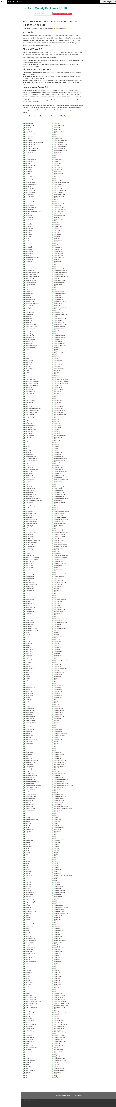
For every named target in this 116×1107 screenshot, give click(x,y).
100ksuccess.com (29, 555)
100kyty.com (56, 842)
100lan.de (26, 930)
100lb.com (56, 1062)
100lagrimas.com (58, 904)
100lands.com (57, 938)
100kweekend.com (29, 770)
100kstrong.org (28, 544)
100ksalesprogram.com (60, 458)
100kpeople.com (58, 265)
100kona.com (28, 181)
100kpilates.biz (57, 284)
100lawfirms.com (58, 1045)
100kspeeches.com (58, 521)
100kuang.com (28, 643)
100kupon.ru (56, 678)
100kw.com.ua (28, 747)
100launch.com (28, 1039)
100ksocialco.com (58, 504)
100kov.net (27, 232)
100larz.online (57, 984)
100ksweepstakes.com (30, 571)
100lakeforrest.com (59, 909)
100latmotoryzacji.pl (59, 1028)
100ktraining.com (29, 622)
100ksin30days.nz (29, 496)
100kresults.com (58, 408)
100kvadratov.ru (28, 714)
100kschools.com (58, 466)
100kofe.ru (27, 139)
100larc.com (27, 967)
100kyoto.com (28, 839)
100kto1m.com (57, 605)
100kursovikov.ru (58, 686)
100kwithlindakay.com (30, 798)
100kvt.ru (56, 741)
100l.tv (26, 860)
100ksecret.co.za (58, 469)
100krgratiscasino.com (59, 420)
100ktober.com (57, 607)
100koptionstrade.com (59, 209)
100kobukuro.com (58, 133)
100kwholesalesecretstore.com (33, 785)
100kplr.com (27, 295)
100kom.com (57, 171)
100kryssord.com (29, 441)
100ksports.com (58, 525)
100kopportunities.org (30, 207)
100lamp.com (57, 923)
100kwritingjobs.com (59, 812)
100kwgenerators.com (30, 775)
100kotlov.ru (56, 225)
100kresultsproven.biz (59, 410)
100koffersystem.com (30, 150)
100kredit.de (27, 395)
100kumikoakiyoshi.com (60, 668)
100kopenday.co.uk (58, 204)
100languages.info (29, 949)
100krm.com (56, 423)
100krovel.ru (56, 433)
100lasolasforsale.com (30, 1003)
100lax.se (26, 1053)
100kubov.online (57, 651)
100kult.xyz (27, 666)
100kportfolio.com (29, 309)
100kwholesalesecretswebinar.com (63, 785)
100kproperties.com (59, 337)
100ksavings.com (29, 462)
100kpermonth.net (58, 269)
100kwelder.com (28, 772)
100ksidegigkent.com (59, 492)
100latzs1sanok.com (59, 1037)
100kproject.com (58, 332)
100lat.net (27, 1016)
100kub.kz (27, 645)
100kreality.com (57, 385)
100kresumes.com (29, 414)
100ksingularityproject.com (61, 498)
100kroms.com (28, 427)
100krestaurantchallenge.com (32, 408)
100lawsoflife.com (58, 1049)
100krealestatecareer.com (31, 381)
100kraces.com (28, 360)
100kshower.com (29, 490)
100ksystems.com (29, 578)
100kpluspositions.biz (30, 301)
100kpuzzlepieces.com (59, 345)
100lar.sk (55, 965)
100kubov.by (56, 649)
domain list (78, 1095)
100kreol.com (57, 402)
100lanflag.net (28, 944)
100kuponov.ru (28, 680)
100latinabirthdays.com (30, 1024)
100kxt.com (27, 823)
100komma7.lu (28, 177)
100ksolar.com (57, 508)
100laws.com (28, 1049)
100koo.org (27, 204)
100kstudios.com (58, 548)
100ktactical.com (58, 580)
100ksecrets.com (29, 473)
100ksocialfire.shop (29, 506)
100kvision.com (57, 739)
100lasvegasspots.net (59, 1013)
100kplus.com (57, 295)
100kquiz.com (57, 355)
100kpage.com (57, 240)
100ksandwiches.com (59, 460)
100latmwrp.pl (28, 1030)
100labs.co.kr (57, 877)
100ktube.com (57, 630)
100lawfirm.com (28, 1045)
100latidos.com (57, 1022)
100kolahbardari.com (30, 159)
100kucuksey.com (58, 659)
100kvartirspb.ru (28, 726)
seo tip (32, 1100)
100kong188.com (29, 188)
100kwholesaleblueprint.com (61, 779)
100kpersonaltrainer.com (31, 274)
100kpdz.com (28, 261)
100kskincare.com (29, 502)
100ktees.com (57, 590)
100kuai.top (27, 642)
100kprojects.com (29, 335)
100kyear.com (57, 833)
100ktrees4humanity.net (60, 628)
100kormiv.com (28, 219)
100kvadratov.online (29, 712)
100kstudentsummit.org (60, 546)
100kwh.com (56, 775)
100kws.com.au (28, 814)
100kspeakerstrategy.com (60, 517)
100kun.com (27, 670)
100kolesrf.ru (57, 165)
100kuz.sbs (27, 697)
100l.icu (55, 854)
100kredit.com (57, 393)
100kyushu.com (28, 846)
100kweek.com (57, 768)
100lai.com (27, 905)
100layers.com (28, 1062)
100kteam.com (57, 586)
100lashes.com (28, 992)
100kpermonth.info (29, 269)
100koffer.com (28, 140)
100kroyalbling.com (29, 435)
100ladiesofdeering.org (59, 892)
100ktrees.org (57, 626)
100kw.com (56, 745)
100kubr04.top (28, 659)
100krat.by (27, 370)
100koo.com (56, 202)
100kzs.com (27, 852)
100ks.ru (26, 448)
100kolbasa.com (58, 159)
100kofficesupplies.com (60, 150)
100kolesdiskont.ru (29, 165)
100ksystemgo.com (59, 576)
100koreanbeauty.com (59, 215)
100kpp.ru (56, 311)
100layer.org (56, 1055)
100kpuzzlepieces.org (30, 347)
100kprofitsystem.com (59, 328)
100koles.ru (27, 163)
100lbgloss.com (57, 1072)
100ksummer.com (29, 561)
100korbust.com (58, 211)
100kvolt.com (28, 741)
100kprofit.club (57, 320)
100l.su (55, 858)
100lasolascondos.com (59, 1001)
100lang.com (57, 944)
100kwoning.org (57, 804)
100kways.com (28, 758)
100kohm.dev (57, 152)
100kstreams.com (29, 538)
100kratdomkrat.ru (29, 376)
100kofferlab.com (58, 142)
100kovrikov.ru (28, 234)
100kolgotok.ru (28, 167)
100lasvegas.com (29, 1011)
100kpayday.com (58, 255)
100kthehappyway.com (59, 598)
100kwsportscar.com (59, 814)
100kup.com (27, 674)
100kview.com (28, 733)
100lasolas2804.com (30, 997)
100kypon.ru (56, 840)
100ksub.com (28, 554)
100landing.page (57, 936)
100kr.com (56, 357)
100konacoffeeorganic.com (61, 182)
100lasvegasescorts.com (60, 1011)
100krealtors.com (58, 387)
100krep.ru (56, 404)
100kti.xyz (27, 601)
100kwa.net (27, 751)
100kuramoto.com (29, 684)
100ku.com (27, 632)
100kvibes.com (28, 731)
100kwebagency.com (30, 762)
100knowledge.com (29, 123)
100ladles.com (57, 894)
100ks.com (27, 443)
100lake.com (27, 909)
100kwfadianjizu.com (59, 774)
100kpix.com (56, 286)
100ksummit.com (58, 561)
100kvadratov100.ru (29, 716)
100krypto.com (57, 439)
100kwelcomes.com (59, 770)
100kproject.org (28, 334)
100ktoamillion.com (29, 607)
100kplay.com (28, 292)
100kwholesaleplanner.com (31, 781)
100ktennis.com (28, 592)
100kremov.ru (57, 399)
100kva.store (57, 705)
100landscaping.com (30, 940)
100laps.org (56, 959)
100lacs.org (27, 886)
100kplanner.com (58, 290)
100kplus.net (27, 297)
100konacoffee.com (59, 181)
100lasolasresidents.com (31, 1009)
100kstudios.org (28, 552)
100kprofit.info (28, 322)
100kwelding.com (58, 772)
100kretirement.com (59, 416)
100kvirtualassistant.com (31, 739)
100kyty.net (27, 844)
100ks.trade (27, 450)
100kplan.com (28, 290)
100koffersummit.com (59, 148)
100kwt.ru (56, 816)
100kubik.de (27, 647)
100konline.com (57, 200)
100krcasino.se (28, 378)
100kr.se (55, 358)
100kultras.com (28, 668)
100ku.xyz (56, 634)
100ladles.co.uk (28, 894)
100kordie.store (57, 213)
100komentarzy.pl (58, 173)
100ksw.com (56, 567)
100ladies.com (57, 888)
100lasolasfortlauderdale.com (61, 1003)
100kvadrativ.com (58, 708)
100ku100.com (28, 636)
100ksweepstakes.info (59, 571)
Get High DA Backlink (15, 2)
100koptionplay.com (29, 209)
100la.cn (55, 865)
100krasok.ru (57, 366)
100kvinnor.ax (28, 737)
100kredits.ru (57, 397)
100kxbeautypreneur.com (31, 819)
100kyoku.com (28, 837)
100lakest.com (28, 915)
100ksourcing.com (29, 515)
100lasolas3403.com (30, 999)
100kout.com (57, 230)
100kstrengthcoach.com (31, 542)
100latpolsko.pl (28, 1034)
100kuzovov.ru (28, 699)
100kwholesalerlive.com (30, 783)
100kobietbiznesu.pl (58, 131)
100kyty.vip (56, 844)
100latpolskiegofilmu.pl (59, 1032)
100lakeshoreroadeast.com (61, 913)
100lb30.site (27, 1066)
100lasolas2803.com (59, 995)
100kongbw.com (58, 192)
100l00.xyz (27, 863)
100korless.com (57, 217)
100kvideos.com (58, 731)
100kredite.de (57, 395)
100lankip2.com (57, 951)
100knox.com (57, 123)
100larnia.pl (56, 980)
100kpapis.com (57, 244)
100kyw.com (56, 846)
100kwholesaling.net (29, 789)
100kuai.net (56, 640)
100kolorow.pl (28, 169)
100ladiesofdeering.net (30, 892)
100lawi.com (56, 1047)
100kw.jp (26, 749)
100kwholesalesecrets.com (61, 783)
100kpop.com (57, 305)
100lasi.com (56, 992)
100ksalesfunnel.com (30, 456)
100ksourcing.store (58, 515)
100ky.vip (26, 827)
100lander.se (27, 936)
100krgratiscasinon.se (59, 422)
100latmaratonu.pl (29, 1028)
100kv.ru (55, 701)
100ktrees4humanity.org (31, 630)
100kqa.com (27, 351)
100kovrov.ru (56, 236)
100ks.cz (55, 443)
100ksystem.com (29, 576)
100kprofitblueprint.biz (30, 324)
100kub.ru (56, 645)
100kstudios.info (29, 550)
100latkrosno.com (58, 1026)
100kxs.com (56, 821)
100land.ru (27, 934)
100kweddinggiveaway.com (31, 768)
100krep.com (27, 404)
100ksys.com (57, 575)
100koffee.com (57, 139)
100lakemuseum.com (30, 911)
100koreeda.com (28, 217)
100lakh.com (27, 917)
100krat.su (56, 374)
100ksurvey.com (28, 565)
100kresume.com (58, 412)
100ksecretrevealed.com (60, 471)
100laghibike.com (58, 900)
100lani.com (56, 949)
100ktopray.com (57, 613)
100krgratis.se (28, 420)
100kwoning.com (29, 804)
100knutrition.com (58, 125)
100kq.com (27, 349)
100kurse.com (57, 684)
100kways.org (57, 758)
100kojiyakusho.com (59, 154)
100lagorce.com (57, 902)
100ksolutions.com (58, 510)
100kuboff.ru (57, 647)
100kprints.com (28, 314)
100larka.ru (56, 970)
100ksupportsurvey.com (60, 563)
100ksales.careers (29, 454)
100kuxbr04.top (28, 695)
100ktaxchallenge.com (30, 584)
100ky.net (56, 825)
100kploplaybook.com (59, 293)
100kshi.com (27, 483)
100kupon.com (28, 678)
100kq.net (56, 349)
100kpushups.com (29, 341)
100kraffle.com (57, 360)
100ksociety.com (58, 506)
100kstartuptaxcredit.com (60, 533)
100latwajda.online (29, 1037)
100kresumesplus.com (59, 414)
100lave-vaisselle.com (59, 1041)
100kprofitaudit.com (59, 322)
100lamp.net (27, 925)
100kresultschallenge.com (31, 410)
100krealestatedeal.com (31, 383)
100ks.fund (27, 445)
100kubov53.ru (28, 657)
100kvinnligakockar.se (59, 735)
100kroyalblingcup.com (59, 435)
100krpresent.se (57, 437)
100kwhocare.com (29, 777)
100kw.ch (56, 743)
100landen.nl (56, 934)
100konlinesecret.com (30, 202)
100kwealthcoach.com (59, 760)
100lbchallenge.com (58, 1068)
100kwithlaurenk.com (30, 796)
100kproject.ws (57, 334)
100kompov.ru (57, 179)
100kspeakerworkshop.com (61, 519)
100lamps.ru (27, 928)
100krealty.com (28, 389)
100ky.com (27, 825)
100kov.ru (56, 232)
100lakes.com (28, 913)
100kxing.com (57, 819)
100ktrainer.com (57, 621)
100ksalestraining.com (30, 460)
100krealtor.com (28, 387)
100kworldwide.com (29, 810)
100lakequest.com (58, 911)
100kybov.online (57, 831)
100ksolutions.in (28, 511)
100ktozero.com (58, 615)
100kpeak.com (57, 261)
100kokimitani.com (29, 156)
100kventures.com (29, 729)
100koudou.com (28, 228)
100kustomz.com (58, 691)
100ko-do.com (28, 127)
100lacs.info (27, 884)
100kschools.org (28, 467)
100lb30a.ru (56, 1066)
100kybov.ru (27, 833)
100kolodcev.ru (57, 167)
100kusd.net (27, 689)
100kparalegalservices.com (61, 246)
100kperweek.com (58, 274)
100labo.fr (56, 871)
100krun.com (27, 439)
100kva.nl (56, 703)
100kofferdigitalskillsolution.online (33, 142)
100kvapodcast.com (29, 720)
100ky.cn (55, 823)
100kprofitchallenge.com (31, 326)
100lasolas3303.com (59, 997)
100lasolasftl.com (29, 1005)
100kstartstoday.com (59, 529)
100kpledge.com (28, 293)
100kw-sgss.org (28, 743)
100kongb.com (57, 188)
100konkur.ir (27, 200)
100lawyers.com (58, 1051)
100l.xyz (55, 860)
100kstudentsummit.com (31, 546)
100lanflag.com (57, 942)
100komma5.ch (28, 175)
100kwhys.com (28, 791)
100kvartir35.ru (57, 724)
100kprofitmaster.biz (59, 326)
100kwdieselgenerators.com (32, 760)
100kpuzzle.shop (28, 343)
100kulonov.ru (57, 664)
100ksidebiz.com (58, 490)
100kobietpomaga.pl (29, 133)
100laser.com (57, 990)
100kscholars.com (29, 466)
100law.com (56, 1043)
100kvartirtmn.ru (58, 726)
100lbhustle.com (58, 1074)
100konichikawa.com (59, 194)
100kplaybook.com (58, 292)
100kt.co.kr (56, 578)
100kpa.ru (26, 240)
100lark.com (27, 970)
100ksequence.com (29, 477)
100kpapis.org (28, 246)
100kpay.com (27, 255)
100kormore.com (58, 219)
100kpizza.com (28, 288)
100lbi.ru (26, 1076)
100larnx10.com (28, 982)
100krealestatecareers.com (61, 381)
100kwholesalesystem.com (31, 787)
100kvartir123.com (29, 724)
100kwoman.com (58, 802)
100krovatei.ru (57, 431)
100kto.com (27, 605)
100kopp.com (57, 205)
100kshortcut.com (29, 487)
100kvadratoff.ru (29, 710)
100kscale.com (57, 464)
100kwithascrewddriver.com (61, 793)
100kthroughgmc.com (59, 599)
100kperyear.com (29, 278)
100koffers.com (28, 146)
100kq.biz (56, 347)
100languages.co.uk (29, 948)
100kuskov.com (28, 691)
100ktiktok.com (57, 601)
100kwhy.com (57, 789)
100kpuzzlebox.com (59, 343)
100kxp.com (27, 821)
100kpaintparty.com (29, 244)
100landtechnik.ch (29, 942)
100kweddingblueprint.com (60, 766)
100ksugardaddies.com (59, 559)
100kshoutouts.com (29, 488)
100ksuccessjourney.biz (60, 557)
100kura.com (57, 682)
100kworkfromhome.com (60, 806)
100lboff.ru (56, 1078)
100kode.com (28, 135)
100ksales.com (57, 454)
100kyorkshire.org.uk (59, 837)
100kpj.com (56, 288)
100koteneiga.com (29, 223)
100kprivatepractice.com (60, 314)
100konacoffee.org (29, 182)
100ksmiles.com (28, 504)
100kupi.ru (27, 676)
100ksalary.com (57, 452)
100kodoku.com (28, 137)
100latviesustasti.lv (58, 1036)
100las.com (27, 988)
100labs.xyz (56, 881)
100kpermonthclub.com (60, 270)
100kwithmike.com (58, 798)
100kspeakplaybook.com (31, 521)
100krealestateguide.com (60, 383)
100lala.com (27, 919)
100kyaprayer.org (29, 829)
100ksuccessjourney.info (31, 559)
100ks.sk (55, 448)
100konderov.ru (57, 184)
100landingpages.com (30, 938)
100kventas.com (58, 728)
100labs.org (27, 881)
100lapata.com (28, 957)
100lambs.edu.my (29, 923)
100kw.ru (55, 749)
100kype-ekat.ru (28, 840)
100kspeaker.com (29, 517)
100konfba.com (28, 186)
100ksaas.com (28, 452)
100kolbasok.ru (28, 161)
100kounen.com (57, 228)
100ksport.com (28, 525)
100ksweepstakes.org (59, 573)
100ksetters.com (29, 479)
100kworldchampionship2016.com (62, 808)
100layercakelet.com (59, 1058)
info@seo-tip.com (65, 1095)
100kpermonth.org (29, 270)
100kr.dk (26, 358)
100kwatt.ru (27, 756)
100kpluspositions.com (59, 301)
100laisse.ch (27, 907)
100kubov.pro (28, 653)
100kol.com (56, 158)
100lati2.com (27, 1022)
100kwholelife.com (29, 779)
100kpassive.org (28, 253)
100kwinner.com (28, 793)
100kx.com (27, 817)
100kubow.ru (56, 657)
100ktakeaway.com (29, 582)
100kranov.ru (27, 366)
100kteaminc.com (29, 588)
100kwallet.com (28, 752)
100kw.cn (26, 745)
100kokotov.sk (28, 158)
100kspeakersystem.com (31, 519)
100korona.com (28, 221)
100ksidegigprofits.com (30, 494)
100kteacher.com (29, 586)
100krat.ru (27, 374)
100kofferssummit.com (31, 148)
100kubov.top (57, 655)
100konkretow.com (29, 196)
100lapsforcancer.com (30, 961)
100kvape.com (57, 718)
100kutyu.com (57, 693)
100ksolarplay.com (29, 510)
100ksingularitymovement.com (32, 498)
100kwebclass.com (58, 762)
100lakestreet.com (58, 915)
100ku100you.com (58, 636)
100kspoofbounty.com (59, 523)
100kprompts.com (29, 337)
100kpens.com (28, 265)
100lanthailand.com (29, 953)
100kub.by (56, 643)
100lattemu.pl (57, 1034)
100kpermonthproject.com (31, 272)
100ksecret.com (28, 471)
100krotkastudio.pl (29, 431)
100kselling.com (28, 475)
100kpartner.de (28, 247)
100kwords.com (28, 806)
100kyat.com (57, 829)
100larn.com (56, 972)
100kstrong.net (57, 542)
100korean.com (28, 215)
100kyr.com (27, 842)
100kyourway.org (58, 839)
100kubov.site (28, 655)
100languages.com (58, 948)
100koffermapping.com (60, 144)
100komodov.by (28, 179)
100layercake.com (58, 1057)
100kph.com (56, 278)
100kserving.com (58, 477)
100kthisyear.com (29, 599)
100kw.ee (56, 747)
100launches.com (58, 1039)
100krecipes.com (29, 393)
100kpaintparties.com (59, 242)
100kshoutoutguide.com (60, 487)
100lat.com (27, 1015)
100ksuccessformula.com (60, 555)
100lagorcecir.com (29, 904)
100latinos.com (28, 1026)
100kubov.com (28, 651)
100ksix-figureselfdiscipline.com (33, 500)
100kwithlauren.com (59, 795)
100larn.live (56, 974)
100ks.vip (56, 450)
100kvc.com (27, 728)
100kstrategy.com (29, 536)
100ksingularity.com (58, 496)
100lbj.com (56, 1076)
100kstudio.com (28, 548)
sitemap (30, 1102)
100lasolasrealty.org (59, 1007)
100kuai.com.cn (57, 638)
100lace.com (27, 883)
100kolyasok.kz (57, 169)
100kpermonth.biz (29, 267)
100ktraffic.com (28, 621)
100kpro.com (27, 316)
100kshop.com (57, 483)
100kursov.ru (27, 686)
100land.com (27, 932)
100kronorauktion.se (30, 429)
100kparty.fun (28, 249)
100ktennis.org (28, 594)
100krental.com (57, 401)
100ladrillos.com (58, 896)
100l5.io (55, 863)
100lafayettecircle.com (30, 900)
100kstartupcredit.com (59, 531)
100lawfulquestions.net (30, 1047)
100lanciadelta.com (58, 930)
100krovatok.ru (28, 433)
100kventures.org (58, 729)
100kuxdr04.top (57, 695)
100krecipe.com (57, 391)
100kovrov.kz (27, 236)
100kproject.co (28, 332)
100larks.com (28, 972)
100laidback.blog (58, 905)
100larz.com (27, 984)
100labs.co (27, 877)
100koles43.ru (57, 163)
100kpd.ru (56, 259)
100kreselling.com (58, 406)
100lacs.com (57, 883)
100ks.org (27, 446)
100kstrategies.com (59, 534)
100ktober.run (28, 609)
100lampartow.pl (28, 927)
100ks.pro (56, 446)
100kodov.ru (56, 137)
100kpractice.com (29, 313)
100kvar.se (56, 720)
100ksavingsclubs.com (59, 462)
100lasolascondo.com (59, 999)
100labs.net (56, 879)
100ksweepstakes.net (30, 573)
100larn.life (27, 974)
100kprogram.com (29, 330)
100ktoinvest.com (58, 611)
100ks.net (56, 445)
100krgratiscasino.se (30, 422)
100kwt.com (27, 816)
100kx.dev (56, 817)
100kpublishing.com (58, 339)
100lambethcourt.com (30, 921)
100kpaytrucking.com (59, 257)
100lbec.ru (27, 1072)
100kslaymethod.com (59, 502)
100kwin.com (57, 791)
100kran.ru (56, 362)
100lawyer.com (28, 1051)
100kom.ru (27, 173)
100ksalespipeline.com (30, 458)
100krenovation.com (30, 401)
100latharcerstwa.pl (58, 1020)
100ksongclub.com (58, 513)
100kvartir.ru (56, 722)
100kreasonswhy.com (30, 391)
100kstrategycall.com (59, 536)
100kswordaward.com (30, 575)
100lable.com (28, 871)
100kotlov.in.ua (28, 225)
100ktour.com (28, 615)
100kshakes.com (58, 481)
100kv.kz (26, 701)
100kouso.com (28, 230)
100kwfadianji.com (29, 774)
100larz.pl (26, 986)
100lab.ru (26, 869)
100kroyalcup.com (29, 437)
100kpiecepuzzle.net (59, 282)
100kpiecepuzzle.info (30, 282)
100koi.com (27, 154)
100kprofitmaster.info (30, 328)
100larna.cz (56, 978)
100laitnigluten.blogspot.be (60, 907)
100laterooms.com (29, 1020)
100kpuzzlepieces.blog (30, 345)
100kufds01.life (28, 663)
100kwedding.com (29, 766)
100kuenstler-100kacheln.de (61, 661)
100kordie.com (28, 213)
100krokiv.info (57, 425)
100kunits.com (28, 672)
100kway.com (57, 756)
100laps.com (27, 959)
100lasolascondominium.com (32, 1001)
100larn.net (27, 976)
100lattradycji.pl (28, 1036)
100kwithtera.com (29, 800)
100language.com (58, 946)
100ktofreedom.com (59, 609)
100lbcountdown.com (30, 1070)
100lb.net (26, 1064)
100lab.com (56, 867)
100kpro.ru (56, 316)
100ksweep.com (58, 569)
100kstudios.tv (57, 552)
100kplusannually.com (30, 299)
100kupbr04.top (57, 674)
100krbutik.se (57, 376)
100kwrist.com (57, 810)
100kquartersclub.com (59, 353)
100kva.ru (26, 705)
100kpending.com (58, 263)
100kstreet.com (57, 538)
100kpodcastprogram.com (31, 303)
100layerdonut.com (29, 1060)
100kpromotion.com (59, 335)
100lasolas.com (57, 993)
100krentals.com (28, 402)
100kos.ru (56, 221)
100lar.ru (26, 965)
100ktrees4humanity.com (31, 628)
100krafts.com (28, 362)
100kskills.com (57, 500)
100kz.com (56, 848)
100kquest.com (28, 355)
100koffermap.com (29, 144)
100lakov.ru (56, 917)
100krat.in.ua (56, 370)
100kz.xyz (56, 850)
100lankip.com (28, 951)
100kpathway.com (58, 253)
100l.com (56, 852)
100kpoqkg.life (28, 307)
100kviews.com (28, 735)
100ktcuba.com (57, 584)
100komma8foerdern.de (60, 177)
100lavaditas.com (29, 1041)
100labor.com (57, 873)
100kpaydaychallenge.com (31, 257)
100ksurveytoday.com (30, 567)
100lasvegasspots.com (30, 1013)
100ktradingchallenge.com (60, 619)
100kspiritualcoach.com (30, 523)
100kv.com (56, 699)
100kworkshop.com (29, 808)
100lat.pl (55, 1016)
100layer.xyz (27, 1057)
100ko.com (56, 127)
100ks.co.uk (56, 441)
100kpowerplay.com (29, 311)
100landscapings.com (59, 940)
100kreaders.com (58, 378)
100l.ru (26, 858)
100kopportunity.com (59, 207)
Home (3, 2)
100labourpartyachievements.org (62, 875)
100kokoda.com (57, 156)
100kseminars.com (58, 475)
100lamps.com (57, 927)
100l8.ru (26, 865)
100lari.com (27, 969)
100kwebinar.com (29, 764)
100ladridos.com (28, 896)
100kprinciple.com (58, 313)
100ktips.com (57, 603)
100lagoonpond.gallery (30, 902)
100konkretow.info (58, 196)
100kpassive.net (28, 251)
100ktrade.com (28, 617)
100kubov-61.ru (28, 649)
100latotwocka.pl (29, 1032)
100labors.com (28, 875)
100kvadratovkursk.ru (59, 716)
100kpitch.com (28, 286)
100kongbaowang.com (59, 190)
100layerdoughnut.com (59, 1060)
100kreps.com (28, 406)
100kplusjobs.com (58, 299)
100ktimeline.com (29, 603)
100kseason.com (58, 467)
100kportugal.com (58, 309)
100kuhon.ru (56, 663)
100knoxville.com (29, 125)
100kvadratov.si (57, 714)
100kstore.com (28, 534)
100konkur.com (57, 198)
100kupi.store (57, 676)
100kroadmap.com (29, 425)
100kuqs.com (57, 680)
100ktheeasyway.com (30, 598)
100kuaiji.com (57, 642)
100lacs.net (56, 884)
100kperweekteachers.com (61, 276)
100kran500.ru (28, 364)
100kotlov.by (56, 223)
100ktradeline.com (58, 617)
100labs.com (27, 879)
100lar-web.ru (57, 961)
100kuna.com (57, 670)
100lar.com (27, 963)
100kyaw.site (27, 831)
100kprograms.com (58, 330)
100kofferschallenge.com (60, 146)
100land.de (56, 932)
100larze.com (57, 986)
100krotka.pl (56, 429)
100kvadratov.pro (58, 712)
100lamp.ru (56, 925)
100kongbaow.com (29, 190)
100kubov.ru (56, 653)
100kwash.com (28, 754)
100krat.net (56, 372)
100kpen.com (28, 263)
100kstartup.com (29, 531)
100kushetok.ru (57, 689)
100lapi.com (56, 957)
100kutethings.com (29, 693)
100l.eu (26, 854)
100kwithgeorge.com (30, 795)
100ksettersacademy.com (60, 479)
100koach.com (28, 129)
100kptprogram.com (29, 339)
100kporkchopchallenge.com (61, 307)
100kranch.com (57, 364)
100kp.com (27, 238)
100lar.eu (55, 963)
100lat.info (56, 1015)
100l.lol (26, 856)
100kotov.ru (27, 226)
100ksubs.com (57, 554)
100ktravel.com (28, 624)
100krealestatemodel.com (31, 385)
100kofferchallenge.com (60, 140)
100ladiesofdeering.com (60, 890)
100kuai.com (27, 638)
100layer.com (57, 1053)
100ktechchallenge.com (30, 590)
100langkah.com (28, 946)
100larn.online (57, 976)
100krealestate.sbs (29, 380)
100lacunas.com (58, 886)
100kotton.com (57, 226)
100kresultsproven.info (30, 412)
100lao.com (56, 953)
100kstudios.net (57, 550)
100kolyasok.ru (28, 171)
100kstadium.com (29, 529)
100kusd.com (57, 687)
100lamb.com (57, 919)
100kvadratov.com (58, 710)
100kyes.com (57, 835)
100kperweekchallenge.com (31, 276)
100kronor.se (57, 427)
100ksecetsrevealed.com (31, 469)
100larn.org (27, 978)
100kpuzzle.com (58, 341)
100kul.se (26, 664)
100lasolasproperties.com (60, 1005)
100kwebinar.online (58, 764)
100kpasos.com (57, 249)
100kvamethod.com (29, 718)
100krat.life (27, 372)
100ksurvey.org (57, 565)
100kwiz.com (27, 802)
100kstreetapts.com (59, 540)
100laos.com (27, 955)
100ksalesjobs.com (58, 456)
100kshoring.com (58, 485)
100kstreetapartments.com (32, 540)
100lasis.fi (27, 993)
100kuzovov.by (57, 697)
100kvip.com (56, 737)
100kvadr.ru (27, 707)
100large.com (57, 967)
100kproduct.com (29, 318)
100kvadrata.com (29, 708)
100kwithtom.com (58, 800)
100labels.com (57, 869)
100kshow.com (57, 488)
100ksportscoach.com (59, 527)
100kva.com (27, 703)
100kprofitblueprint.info (60, 324)
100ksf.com (27, 481)
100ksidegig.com (28, 492)
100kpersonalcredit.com (60, 272)
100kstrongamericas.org (60, 544)
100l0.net (56, 862)
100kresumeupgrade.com (31, 416)
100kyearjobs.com (29, 835)
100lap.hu (56, 955)
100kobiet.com (28, 131)
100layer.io (27, 1055)
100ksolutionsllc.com (30, 513)
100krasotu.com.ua (58, 368)
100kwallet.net (57, 752)
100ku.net (56, 632)
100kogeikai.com (28, 152)
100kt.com (27, 580)
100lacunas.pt (28, 888)
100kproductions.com (59, 318)
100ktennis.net (57, 592)
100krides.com (28, 423)
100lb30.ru (56, 1064)
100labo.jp (27, 873)
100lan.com (56, 928)
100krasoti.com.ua (29, 368)
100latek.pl (56, 1018)
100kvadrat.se (57, 707)
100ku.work (27, 634)
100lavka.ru (27, 1043)
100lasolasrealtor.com (30, 1007)
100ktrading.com (28, 619)
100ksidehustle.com (59, 494)
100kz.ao (26, 848)
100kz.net (27, 850)
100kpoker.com (28, 305)
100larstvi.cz (56, 982)
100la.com (27, 867)
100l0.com (27, 862)
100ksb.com (27, 464)
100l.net (55, 856)
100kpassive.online (58, 251)
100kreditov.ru (28, 397)
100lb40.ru (27, 1068)
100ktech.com (57, 588)
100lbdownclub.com (59, 1070)
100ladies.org (28, 890)
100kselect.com (57, 473)
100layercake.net (29, 1058)
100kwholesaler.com (59, 781)
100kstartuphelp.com (30, 533)
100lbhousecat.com (29, 1074)
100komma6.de (57, 175)
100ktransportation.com (60, 622)
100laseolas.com (29, 990)
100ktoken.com (28, 613)
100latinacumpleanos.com (60, 1024)
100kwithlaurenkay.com (59, 796)
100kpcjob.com (28, 259)
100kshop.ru (27, 485)
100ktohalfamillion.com (30, 611)
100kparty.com (57, 247)
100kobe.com (57, 129)
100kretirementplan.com (31, 418)
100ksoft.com (28, 508)
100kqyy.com (27, 357)
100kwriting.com (28, 812)
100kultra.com (57, 666)
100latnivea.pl (57, 1030)
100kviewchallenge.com (60, 733)
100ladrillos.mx (28, 898)
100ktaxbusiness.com (59, 582)
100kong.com (57, 186)
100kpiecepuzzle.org (29, 284)
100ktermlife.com (58, 594)
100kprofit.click (28, 320)
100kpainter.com (28, 242)
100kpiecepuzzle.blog (30, 280)
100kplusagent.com (58, 297)
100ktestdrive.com (58, 596)
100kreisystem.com (29, 399)
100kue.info (27, 661)
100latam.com (28, 1018)
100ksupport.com (29, 563)
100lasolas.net (28, 995)
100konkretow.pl (28, 198)
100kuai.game (28, 640)
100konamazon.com (30, 184)
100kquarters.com (29, 353)
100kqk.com (56, 351)
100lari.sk (56, 969)
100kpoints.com (57, 303)
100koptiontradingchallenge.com (33, 211)
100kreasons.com (58, 389)
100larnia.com (28, 980)
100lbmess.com (28, 1078)
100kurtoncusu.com (29, 687)
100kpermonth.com (58, 267)
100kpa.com (56, 238)
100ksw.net (27, 569)
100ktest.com (28, 596)
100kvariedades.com (30, 722)
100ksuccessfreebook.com (31, 557)
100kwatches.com (58, 754)
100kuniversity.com (58, 672)
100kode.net (56, 135)
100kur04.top (27, 682)
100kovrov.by (57, 234)
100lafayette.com (58, 898)
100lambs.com (57, 921)
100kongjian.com (29, 194)
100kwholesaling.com (59, 787)
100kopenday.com (29, 205)
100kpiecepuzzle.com (59, 280)
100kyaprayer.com (58, 827)
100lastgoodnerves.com (60, 1009)
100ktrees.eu (57, 624)
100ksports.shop (29, 527)
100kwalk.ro (56, 751)
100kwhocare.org (58, 777)
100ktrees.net (28, 626)
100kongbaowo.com (29, 192)
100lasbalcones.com (59, 988)
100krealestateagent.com (60, 380)
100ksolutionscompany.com (61, 511)
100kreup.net (57, 418)
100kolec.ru (56, 161)
